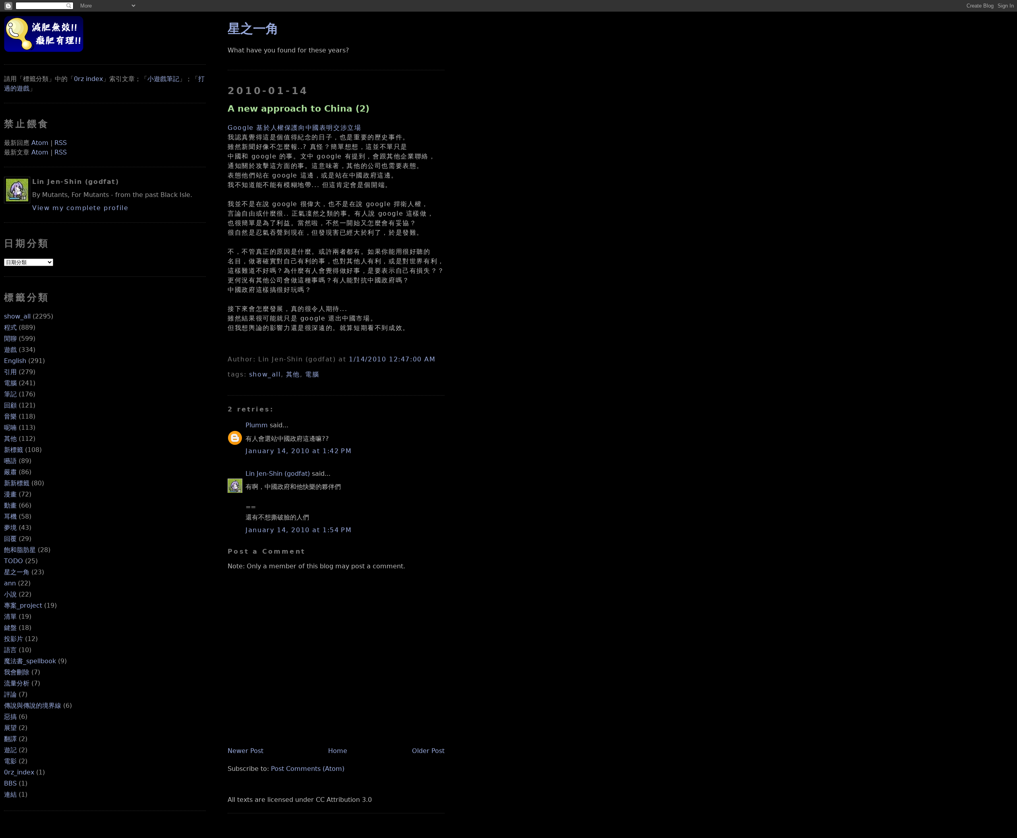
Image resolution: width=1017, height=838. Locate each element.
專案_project (23, 605)
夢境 (10, 527)
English (15, 361)
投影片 (13, 639)
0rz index (88, 79)
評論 (10, 694)
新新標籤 (16, 483)
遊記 (10, 750)
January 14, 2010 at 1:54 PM (299, 530)
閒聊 (10, 338)
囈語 (10, 461)
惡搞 (10, 716)
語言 (10, 650)
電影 (10, 761)
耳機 (10, 516)
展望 (10, 728)
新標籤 (13, 450)
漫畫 (10, 494)
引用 (10, 372)
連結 (10, 794)
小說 (10, 594)
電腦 (10, 383)
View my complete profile (80, 208)
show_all (17, 316)
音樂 (10, 416)
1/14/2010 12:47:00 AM (392, 359)
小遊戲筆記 (163, 79)
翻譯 (10, 739)
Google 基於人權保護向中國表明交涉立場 (294, 127)
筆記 (10, 394)
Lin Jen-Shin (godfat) (278, 473)
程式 (10, 327)
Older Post (428, 751)
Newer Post (245, 751)
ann (10, 583)
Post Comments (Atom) (307, 768)
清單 (10, 616)
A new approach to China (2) (298, 108)
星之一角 (16, 572)
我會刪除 (16, 672)
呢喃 (10, 427)
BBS (10, 783)
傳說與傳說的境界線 (32, 705)
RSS (60, 143)
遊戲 (10, 349)
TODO (13, 561)
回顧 (10, 405)
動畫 (10, 505)
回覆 (10, 539)
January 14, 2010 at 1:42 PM (299, 451)
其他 (10, 438)
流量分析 (16, 683)
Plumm (257, 425)
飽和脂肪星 (20, 550)
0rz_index (19, 772)
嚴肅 (10, 472)
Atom (39, 143)
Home (337, 751)
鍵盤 (10, 627)
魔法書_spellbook (30, 661)
